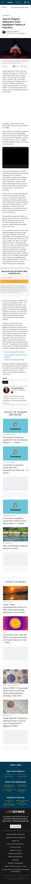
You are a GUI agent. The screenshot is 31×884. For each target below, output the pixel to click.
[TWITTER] (12, 392)
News (23, 33)
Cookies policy (15, 850)
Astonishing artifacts (22, 776)
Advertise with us (16, 853)
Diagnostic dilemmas (9, 776)
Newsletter (25, 66)
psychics (10, 194)
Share (6, 66)
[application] (15, 156)
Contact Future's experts (15, 837)
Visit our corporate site (20, 821)
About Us (15, 841)
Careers (15, 860)
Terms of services (19, 285)
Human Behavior (6, 15)
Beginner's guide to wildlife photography (22, 801)
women (5, 382)
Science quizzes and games (9, 801)
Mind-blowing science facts (22, 804)
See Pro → (19, 2)
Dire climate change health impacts (20, 7)
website (15, 370)
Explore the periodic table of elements (9, 790)
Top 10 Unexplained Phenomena (14, 352)
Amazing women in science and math (22, 785)
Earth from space (22, 774)
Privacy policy (15, 847)
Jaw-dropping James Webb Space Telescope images (9, 786)
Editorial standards (15, 863)
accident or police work (9, 245)
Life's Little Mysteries (9, 774)
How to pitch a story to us (15, 866)
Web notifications (15, 857)
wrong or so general (8, 198)
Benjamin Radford (13, 31)
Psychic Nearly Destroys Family (14, 360)
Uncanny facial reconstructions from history (22, 791)
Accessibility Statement (15, 834)
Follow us (17, 66)
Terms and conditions (15, 844)
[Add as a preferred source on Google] (15, 826)
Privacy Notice (20, 287)
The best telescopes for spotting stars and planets (9, 804)
